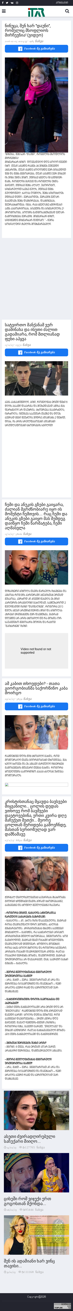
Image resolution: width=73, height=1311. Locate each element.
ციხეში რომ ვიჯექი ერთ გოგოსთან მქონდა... (27, 1201)
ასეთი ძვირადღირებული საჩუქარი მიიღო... (29, 1139)
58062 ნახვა (24, 534)
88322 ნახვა (24, 840)
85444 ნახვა (34, 1209)
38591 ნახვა (24, 699)
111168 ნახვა (34, 1271)
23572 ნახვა (23, 345)
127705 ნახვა (35, 1147)
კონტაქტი (62, 3)
